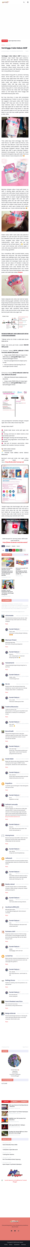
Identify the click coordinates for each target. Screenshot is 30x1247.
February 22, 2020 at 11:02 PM (22, 641)
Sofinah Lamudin (11, 804)
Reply (6, 624)
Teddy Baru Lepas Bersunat (10, 1149)
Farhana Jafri (10, 931)
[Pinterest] (13, 550)
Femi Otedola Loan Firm (14, 1001)
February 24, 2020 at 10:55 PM (22, 758)
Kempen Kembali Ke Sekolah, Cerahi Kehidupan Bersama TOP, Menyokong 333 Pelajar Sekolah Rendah (7, 572)
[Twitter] (10, 550)
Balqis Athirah (10, 1013)
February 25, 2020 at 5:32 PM (22, 931)
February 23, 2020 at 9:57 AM (22, 630)
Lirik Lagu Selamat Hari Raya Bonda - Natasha (18, 1105)
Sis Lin (7, 684)
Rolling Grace (10, 980)
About (10, 1244)
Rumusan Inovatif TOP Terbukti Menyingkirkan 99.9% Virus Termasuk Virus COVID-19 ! (22, 571)
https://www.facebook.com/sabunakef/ (15, 542)
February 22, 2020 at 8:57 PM (22, 615)
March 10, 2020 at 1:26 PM (23, 993)
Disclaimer (17, 1244)
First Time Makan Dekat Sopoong (11, 1159)
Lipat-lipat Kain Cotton (14, 40)
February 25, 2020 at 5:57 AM (22, 835)
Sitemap (23, 1244)
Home (3, 45)
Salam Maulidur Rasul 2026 (10, 1144)
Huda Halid (9, 759)
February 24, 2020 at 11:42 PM (22, 806)
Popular (6, 1101)
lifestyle (13, 546)
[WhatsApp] (17, 550)
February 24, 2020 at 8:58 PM (22, 748)
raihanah (8, 858)
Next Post (25, 1047)
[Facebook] (6, 550)
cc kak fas (9, 956)
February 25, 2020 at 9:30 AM (22, 908)
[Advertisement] (15, 21)
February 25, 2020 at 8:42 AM (22, 858)
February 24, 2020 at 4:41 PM (22, 708)
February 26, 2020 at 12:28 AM (22, 826)
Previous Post (5, 1047)
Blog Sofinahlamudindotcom (12, 816)
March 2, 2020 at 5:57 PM (23, 980)
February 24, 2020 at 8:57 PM (22, 699)
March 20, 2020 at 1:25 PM (22, 1013)
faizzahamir (9, 663)
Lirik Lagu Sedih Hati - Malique (17, 1125)
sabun (18, 546)
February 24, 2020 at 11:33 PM (22, 783)
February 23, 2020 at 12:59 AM (22, 662)
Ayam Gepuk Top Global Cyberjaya (18, 1111)
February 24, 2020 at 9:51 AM (22, 684)
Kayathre (8, 783)
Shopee (20, 272)
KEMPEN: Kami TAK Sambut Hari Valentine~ (17, 1119)
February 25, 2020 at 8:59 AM (22, 884)
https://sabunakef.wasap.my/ (14, 462)
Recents (15, 1101)
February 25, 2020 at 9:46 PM (22, 955)
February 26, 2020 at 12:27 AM (22, 774)
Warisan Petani (10, 640)
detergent (8, 45)
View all (26, 554)
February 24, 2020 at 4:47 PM (22, 731)
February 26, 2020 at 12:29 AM (22, 873)
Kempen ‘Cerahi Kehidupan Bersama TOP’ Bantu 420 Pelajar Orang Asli (8, 592)
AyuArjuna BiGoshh (12, 907)
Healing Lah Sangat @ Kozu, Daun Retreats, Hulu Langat (18, 1132)
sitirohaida (9, 616)
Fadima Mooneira (11, 707)
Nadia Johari (10, 884)
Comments (24, 1101)
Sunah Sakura (14, 629)
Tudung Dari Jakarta (8, 1154)
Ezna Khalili (9, 731)
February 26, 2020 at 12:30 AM (22, 922)
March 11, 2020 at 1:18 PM (23, 1003)
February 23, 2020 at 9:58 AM (22, 676)
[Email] (20, 550)
